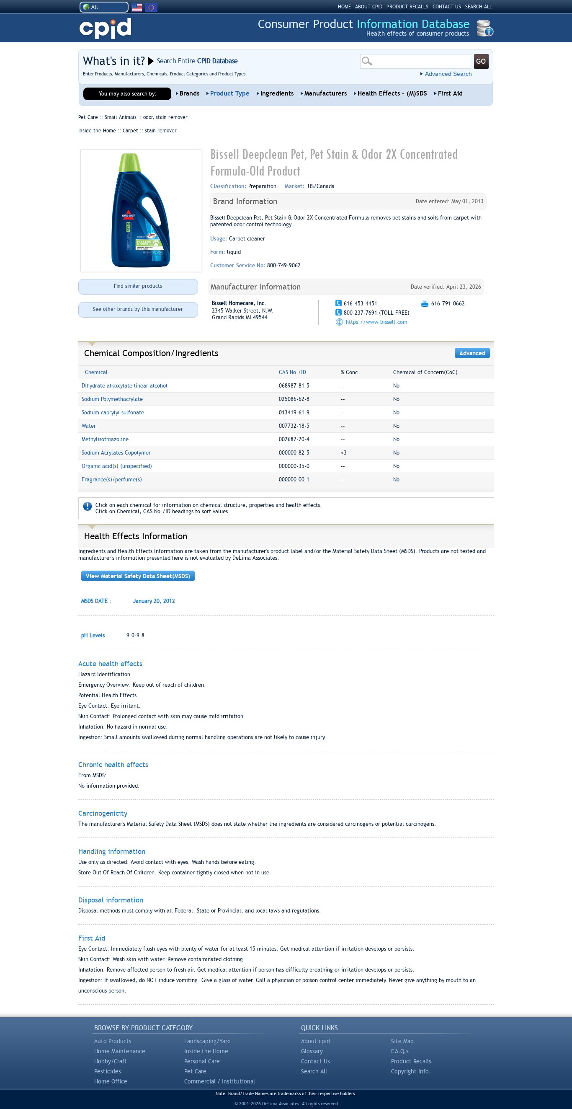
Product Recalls (411, 1061)
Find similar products (138, 286)
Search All (314, 1071)
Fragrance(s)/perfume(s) (112, 479)
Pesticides (107, 1071)
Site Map (402, 1041)
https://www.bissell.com (376, 322)
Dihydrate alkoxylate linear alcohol (124, 386)
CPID (105, 28)
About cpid (315, 1041)
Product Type (230, 93)
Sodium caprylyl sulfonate (113, 412)
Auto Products (112, 1041)
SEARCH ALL (478, 7)
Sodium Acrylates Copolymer (116, 453)
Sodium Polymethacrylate (112, 399)
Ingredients (277, 93)
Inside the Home (206, 1051)
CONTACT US (447, 7)
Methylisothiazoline (105, 439)
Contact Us (315, 1061)
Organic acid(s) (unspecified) (117, 466)
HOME (344, 7)
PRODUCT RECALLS (407, 7)
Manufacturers (325, 93)
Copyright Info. (411, 1071)
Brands (189, 93)
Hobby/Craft (110, 1061)
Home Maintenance (119, 1051)
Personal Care (202, 1061)
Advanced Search (448, 73)
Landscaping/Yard (207, 1041)
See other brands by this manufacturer (138, 309)
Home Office (110, 1081)
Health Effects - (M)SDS (392, 93)
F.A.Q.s (400, 1051)
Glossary (312, 1051)
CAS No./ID (292, 372)
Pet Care (195, 1071)
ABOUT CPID (368, 7)
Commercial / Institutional (219, 1081)
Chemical (96, 372)
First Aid (450, 93)
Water (89, 426)
